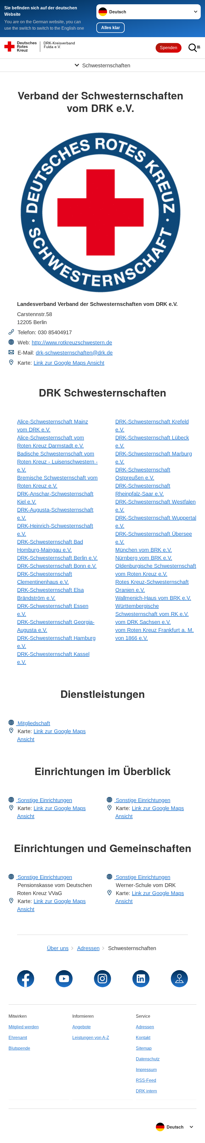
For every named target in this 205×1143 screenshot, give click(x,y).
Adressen (145, 1027)
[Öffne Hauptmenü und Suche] (194, 47)
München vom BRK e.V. (143, 550)
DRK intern (146, 1091)
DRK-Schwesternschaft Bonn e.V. (57, 566)
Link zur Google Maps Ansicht (69, 363)
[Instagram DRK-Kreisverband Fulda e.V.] (102, 978)
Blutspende (19, 1048)
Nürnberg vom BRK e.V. (143, 558)
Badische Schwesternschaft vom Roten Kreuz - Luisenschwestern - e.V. (57, 462)
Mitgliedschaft (33, 723)
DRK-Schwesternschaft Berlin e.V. (57, 558)
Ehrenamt (18, 1037)
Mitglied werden (24, 1027)
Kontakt (143, 1037)
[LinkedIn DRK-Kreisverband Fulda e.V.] (140, 978)
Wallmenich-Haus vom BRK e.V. (153, 598)
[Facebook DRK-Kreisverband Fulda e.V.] (25, 978)
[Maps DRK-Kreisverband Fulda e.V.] (179, 978)
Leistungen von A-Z (90, 1037)
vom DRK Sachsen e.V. (143, 622)
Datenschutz (148, 1059)
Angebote (81, 1027)
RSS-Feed (146, 1080)
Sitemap (144, 1048)
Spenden (168, 47)
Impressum (146, 1069)
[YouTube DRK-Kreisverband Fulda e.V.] (64, 978)
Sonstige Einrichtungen (44, 800)
